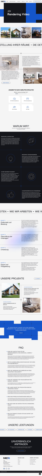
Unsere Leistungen (12, 1)
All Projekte (37, 278)
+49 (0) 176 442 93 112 (6, 464)
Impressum (28, 471)
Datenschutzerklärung (33, 471)
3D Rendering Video (21, 429)
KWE (6, 471)
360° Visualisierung (11, 429)
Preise (27, 1)
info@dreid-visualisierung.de (7, 466)
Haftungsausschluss (38, 471)
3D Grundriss (30, 429)
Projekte (18, 1)
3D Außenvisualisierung (33, 459)
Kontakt (30, 1)
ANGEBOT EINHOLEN (21, 450)
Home (7, 1)
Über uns (23, 1)
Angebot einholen (37, 1)
